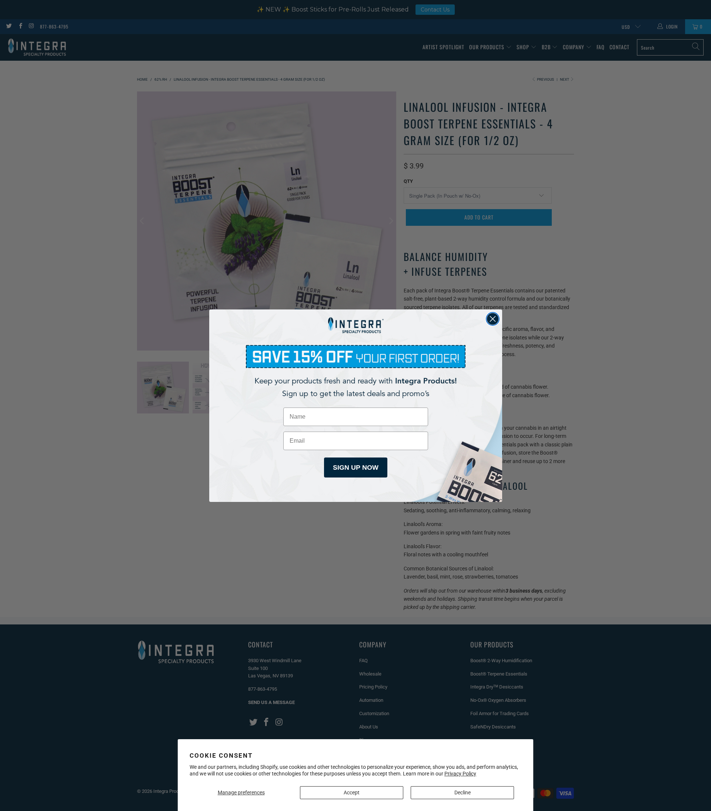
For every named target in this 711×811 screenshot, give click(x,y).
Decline (462, 792)
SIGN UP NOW (355, 467)
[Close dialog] (492, 318)
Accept (352, 792)
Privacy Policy (460, 774)
